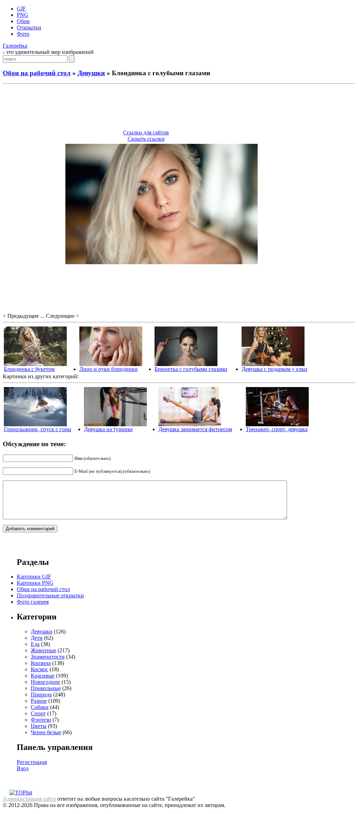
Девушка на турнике (108, 429)
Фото (23, 34)
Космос (39, 669)
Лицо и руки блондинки (108, 369)
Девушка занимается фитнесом (195, 429)
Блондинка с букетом (29, 369)
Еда (35, 644)
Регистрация (32, 762)
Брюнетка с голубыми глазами (191, 369)
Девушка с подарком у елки (274, 369)
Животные (43, 650)
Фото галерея (33, 602)
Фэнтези (41, 720)
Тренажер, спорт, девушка (277, 429)
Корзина (41, 663)
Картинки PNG (35, 583)
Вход (23, 768)
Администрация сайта (29, 799)
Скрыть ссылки (146, 139)
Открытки (29, 27)
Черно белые (46, 732)
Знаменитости (48, 657)
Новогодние (45, 682)
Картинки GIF (34, 577)
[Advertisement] (179, 108)
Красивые (43, 676)
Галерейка (15, 46)
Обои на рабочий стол (37, 73)
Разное (39, 701)
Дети (37, 638)
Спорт (38, 713)
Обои (23, 21)
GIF (21, 9)
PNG (22, 15)
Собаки (40, 707)
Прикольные (46, 688)
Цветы (38, 726)
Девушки (91, 73)
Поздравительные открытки (50, 595)
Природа (41, 694)
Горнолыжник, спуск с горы (37, 429)
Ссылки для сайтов (146, 132)
